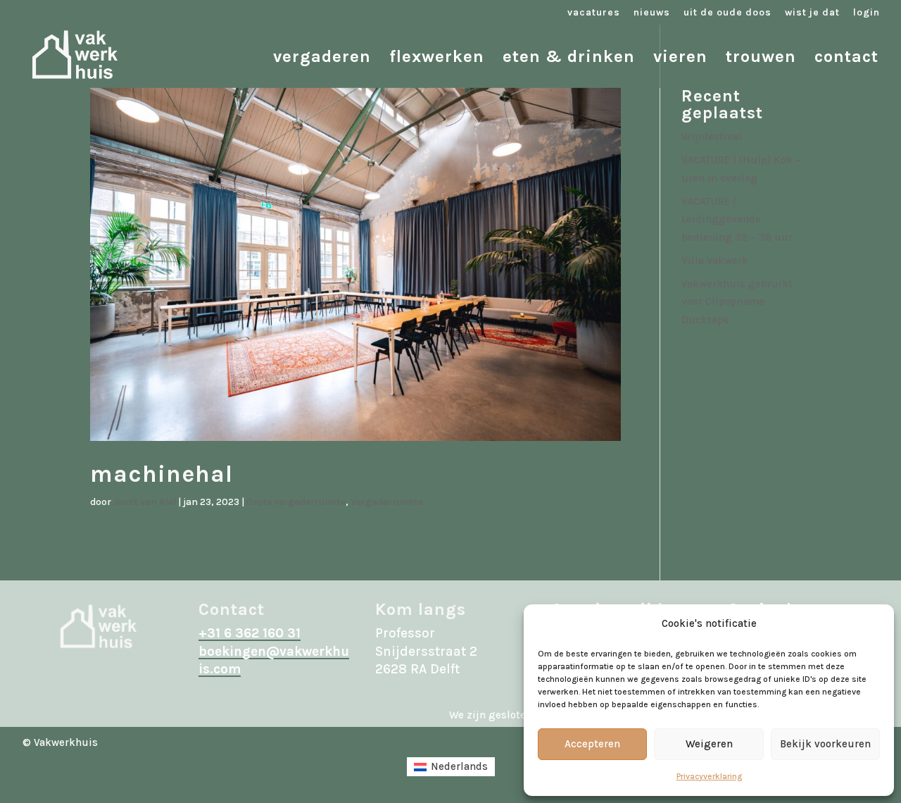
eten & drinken (569, 58)
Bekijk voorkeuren (825, 743)
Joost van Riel (144, 502)
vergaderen (322, 58)
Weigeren (709, 743)
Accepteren (592, 743)
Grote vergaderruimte (296, 502)
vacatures (593, 13)
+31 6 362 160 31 (250, 633)
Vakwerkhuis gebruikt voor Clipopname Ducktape (737, 302)
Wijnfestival (711, 136)
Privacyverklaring (709, 776)
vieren (680, 58)
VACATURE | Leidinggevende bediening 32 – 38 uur (737, 219)
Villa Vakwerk (714, 260)
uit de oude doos (727, 13)
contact (846, 58)
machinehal (161, 474)
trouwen (761, 58)
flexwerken (436, 58)
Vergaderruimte (387, 502)
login (866, 13)
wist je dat (812, 13)
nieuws (652, 13)
